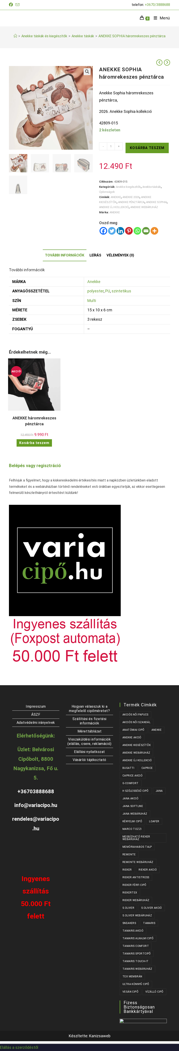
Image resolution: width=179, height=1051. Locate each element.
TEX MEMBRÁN (132, 976)
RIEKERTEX (129, 892)
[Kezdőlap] (15, 36)
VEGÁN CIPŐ (130, 991)
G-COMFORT (130, 783)
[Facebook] (103, 231)
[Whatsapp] (137, 231)
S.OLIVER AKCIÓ (151, 907)
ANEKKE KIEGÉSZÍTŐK (136, 745)
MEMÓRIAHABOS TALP (137, 846)
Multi (91, 300)
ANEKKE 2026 (130, 197)
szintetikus (121, 291)
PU (107, 291)
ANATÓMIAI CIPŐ (133, 729)
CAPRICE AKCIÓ (132, 775)
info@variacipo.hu (35, 805)
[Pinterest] (129, 231)
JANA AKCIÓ (130, 798)
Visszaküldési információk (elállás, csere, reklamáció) (89, 741)
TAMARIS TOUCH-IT (135, 961)
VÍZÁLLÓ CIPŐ (154, 991)
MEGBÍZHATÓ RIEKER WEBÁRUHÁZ (136, 838)
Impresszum (36, 706)
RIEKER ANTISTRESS (135, 877)
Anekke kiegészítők (128, 186)
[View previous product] (159, 62)
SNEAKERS (129, 923)
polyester (95, 291)
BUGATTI (128, 768)
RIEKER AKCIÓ (148, 869)
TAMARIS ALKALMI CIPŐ (137, 938)
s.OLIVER (128, 907)
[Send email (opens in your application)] (17, 5)
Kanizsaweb (99, 1036)
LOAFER (154, 821)
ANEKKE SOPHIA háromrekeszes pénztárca (131, 36)
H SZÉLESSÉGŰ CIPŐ (135, 790)
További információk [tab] (64, 255)
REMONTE (129, 854)
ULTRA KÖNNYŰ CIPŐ (135, 984)
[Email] (146, 231)
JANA (159, 790)
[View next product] (167, 62)
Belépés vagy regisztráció (35, 465)
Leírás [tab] (95, 255)
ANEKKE (116, 197)
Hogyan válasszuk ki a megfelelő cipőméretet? (89, 708)
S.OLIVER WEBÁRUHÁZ (137, 915)
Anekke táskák (151, 186)
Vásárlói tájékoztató (89, 760)
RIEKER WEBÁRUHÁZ (135, 900)
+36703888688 (35, 791)
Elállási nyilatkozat (89, 752)
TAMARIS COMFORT (135, 946)
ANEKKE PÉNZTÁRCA (131, 202)
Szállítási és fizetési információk (89, 721)
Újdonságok (107, 191)
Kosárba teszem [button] (34, 443)
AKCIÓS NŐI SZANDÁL (136, 722)
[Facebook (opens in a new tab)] (11, 5)
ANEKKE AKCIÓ (131, 737)
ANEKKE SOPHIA (156, 202)
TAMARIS (149, 923)
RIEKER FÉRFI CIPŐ (134, 885)
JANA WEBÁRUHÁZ (134, 813)
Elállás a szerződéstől (19, 1047)
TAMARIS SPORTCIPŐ (136, 953)
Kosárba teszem (147, 148)
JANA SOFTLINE (132, 806)
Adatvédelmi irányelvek (36, 722)
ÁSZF (35, 714)
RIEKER (127, 869)
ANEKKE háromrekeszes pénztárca (34, 421)
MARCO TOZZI (131, 829)
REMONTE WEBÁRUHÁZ (137, 862)
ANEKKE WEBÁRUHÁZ (144, 207)
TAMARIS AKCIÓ (132, 930)
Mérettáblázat (89, 731)
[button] (87, 71)
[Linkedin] (120, 231)
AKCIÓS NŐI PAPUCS (135, 714)
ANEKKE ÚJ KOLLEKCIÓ (114, 207)
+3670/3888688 (157, 5)
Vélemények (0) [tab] (120, 255)
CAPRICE (147, 768)
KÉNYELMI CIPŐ (132, 821)
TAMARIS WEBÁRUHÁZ (137, 968)
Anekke (93, 281)
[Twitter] (112, 231)
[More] (154, 231)
